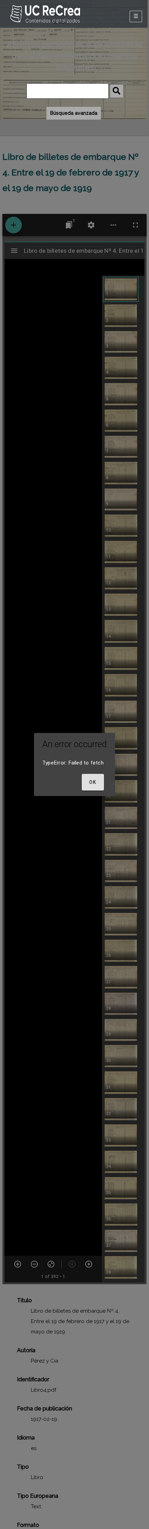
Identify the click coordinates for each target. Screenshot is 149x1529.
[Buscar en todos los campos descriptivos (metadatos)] (116, 91)
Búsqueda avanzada (73, 113)
